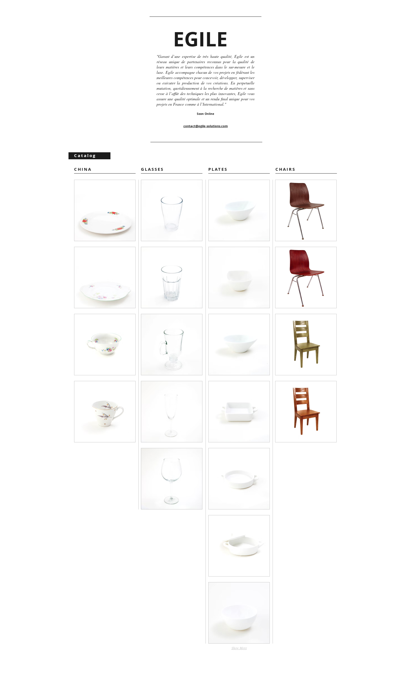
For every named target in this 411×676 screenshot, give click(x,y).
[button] (105, 210)
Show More (239, 648)
